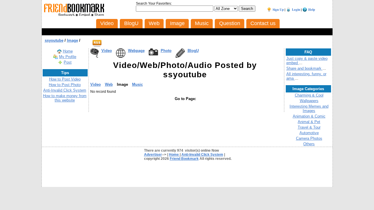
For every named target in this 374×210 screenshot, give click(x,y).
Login (296, 9)
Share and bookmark (304, 68)
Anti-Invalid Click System (64, 90)
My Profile (67, 57)
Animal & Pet (309, 122)
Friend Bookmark (184, 159)
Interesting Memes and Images (309, 108)
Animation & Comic (309, 116)
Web (109, 84)
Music (137, 84)
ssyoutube (54, 40)
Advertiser (153, 155)
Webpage (136, 50)
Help (311, 9)
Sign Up (278, 9)
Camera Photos (309, 138)
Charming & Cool (309, 95)
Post (68, 62)
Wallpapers (309, 101)
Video (106, 50)
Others (309, 144)
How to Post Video (65, 79)
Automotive (309, 133)
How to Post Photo (65, 85)
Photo (166, 50)
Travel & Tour (309, 127)
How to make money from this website (64, 98)
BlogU (193, 50)
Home (68, 51)
